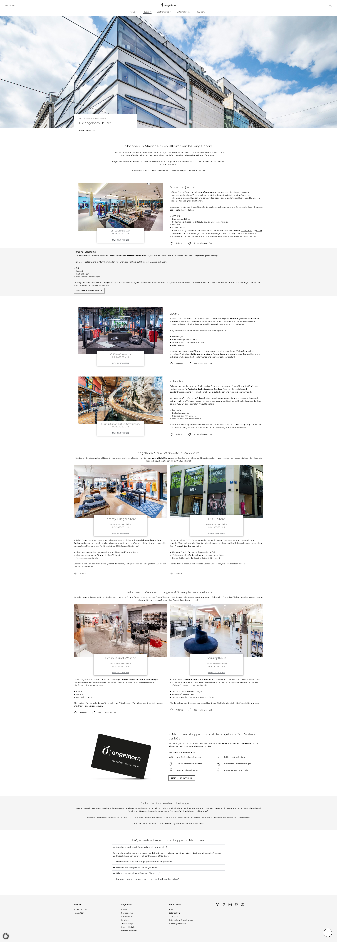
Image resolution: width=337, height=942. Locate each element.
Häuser (146, 12)
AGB (170, 909)
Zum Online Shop (12, 5)
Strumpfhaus (235, 682)
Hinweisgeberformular (178, 923)
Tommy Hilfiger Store (144, 543)
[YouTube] (242, 904)
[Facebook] (223, 904)
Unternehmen (183, 12)
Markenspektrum (178, 198)
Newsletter (79, 913)
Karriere (201, 12)
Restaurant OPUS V (185, 236)
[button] (97, 904)
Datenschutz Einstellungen (180, 920)
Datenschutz (174, 913)
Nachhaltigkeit (128, 927)
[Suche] (330, 5)
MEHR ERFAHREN (120, 240)
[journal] (217, 904)
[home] (168, 5)
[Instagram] (230, 904)
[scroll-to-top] (328, 933)
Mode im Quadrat (216, 195)
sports (226, 318)
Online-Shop (127, 923)
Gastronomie (163, 12)
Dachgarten (246, 230)
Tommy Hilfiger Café (195, 233)
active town (188, 386)
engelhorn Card (81, 909)
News (132, 12)
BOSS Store (191, 540)
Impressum (173, 916)
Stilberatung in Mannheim (97, 262)
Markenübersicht (129, 930)
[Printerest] (236, 904)
